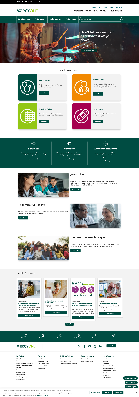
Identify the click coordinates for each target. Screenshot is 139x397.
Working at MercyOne (87, 361)
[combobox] (101, 19)
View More (69, 324)
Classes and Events (65, 359)
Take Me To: (19, 1)
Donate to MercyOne (109, 368)
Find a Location (55, 19)
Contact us (111, 345)
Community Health (108, 366)
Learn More (92, 51)
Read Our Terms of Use (42, 395)
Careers (88, 11)
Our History (106, 361)
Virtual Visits (19, 370)
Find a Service (71, 19)
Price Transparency (21, 377)
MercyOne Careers (86, 359)
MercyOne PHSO (42, 366)
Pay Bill (105, 7)
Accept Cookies (118, 392)
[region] (69, 43)
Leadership (106, 363)
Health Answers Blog (65, 361)
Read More (23, 218)
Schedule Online (24, 19)
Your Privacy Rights (95, 392)
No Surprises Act (20, 379)
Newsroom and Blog (100, 11)
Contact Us (119, 7)
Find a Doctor (40, 19)
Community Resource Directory (68, 363)
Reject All (107, 392)
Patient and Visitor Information (24, 363)
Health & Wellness (116, 11)
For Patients (78, 11)
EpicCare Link (41, 368)
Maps (111, 7)
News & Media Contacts (109, 370)
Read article (28, 298)
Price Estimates (20, 374)
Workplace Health (43, 361)
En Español (106, 375)
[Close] (136, 392)
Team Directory (107, 373)
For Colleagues (107, 377)
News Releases (42, 359)
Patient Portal (96, 7)
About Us (105, 359)
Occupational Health (43, 363)
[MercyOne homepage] (27, 12)
